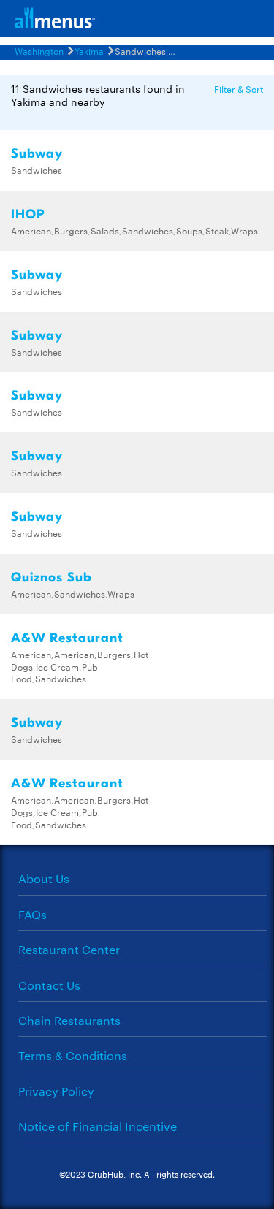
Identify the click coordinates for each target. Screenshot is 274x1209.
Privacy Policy (56, 1091)
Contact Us (49, 985)
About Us (43, 878)
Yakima (89, 50)
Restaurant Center (69, 949)
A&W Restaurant (67, 638)
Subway (37, 153)
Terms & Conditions (72, 1055)
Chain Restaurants (69, 1020)
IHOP (28, 214)
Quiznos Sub (51, 577)
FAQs (32, 914)
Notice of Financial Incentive (97, 1126)
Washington (39, 50)
